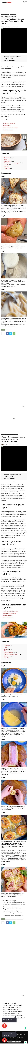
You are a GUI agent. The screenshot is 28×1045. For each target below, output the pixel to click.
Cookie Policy (17, 1041)
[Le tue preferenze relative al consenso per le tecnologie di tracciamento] (25, 1042)
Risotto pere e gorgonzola (9, 123)
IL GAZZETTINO (18, 1036)
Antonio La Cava (8, 26)
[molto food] (6, 2)
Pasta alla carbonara (8, 130)
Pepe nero (7, 168)
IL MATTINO (22, 1034)
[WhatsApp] (14, 333)
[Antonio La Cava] (2, 26)
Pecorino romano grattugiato (12, 163)
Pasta (10, 329)
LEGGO (16, 1037)
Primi (7, 14)
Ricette (3, 14)
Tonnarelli (6, 157)
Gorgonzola (7, 161)
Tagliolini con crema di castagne (10, 127)
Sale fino (6, 166)
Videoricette (13, 14)
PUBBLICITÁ (21, 1037)
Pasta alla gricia (6, 125)
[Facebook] (7, 333)
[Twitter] (10, 333)
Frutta (6, 329)
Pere (5, 159)
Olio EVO (6, 164)
